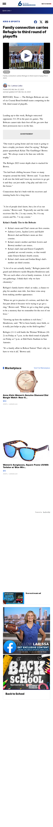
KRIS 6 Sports (11, 21)
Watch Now (46, 4)
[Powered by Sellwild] (46, 512)
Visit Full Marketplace (42, 368)
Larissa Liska (16, 85)
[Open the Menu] (4, 4)
